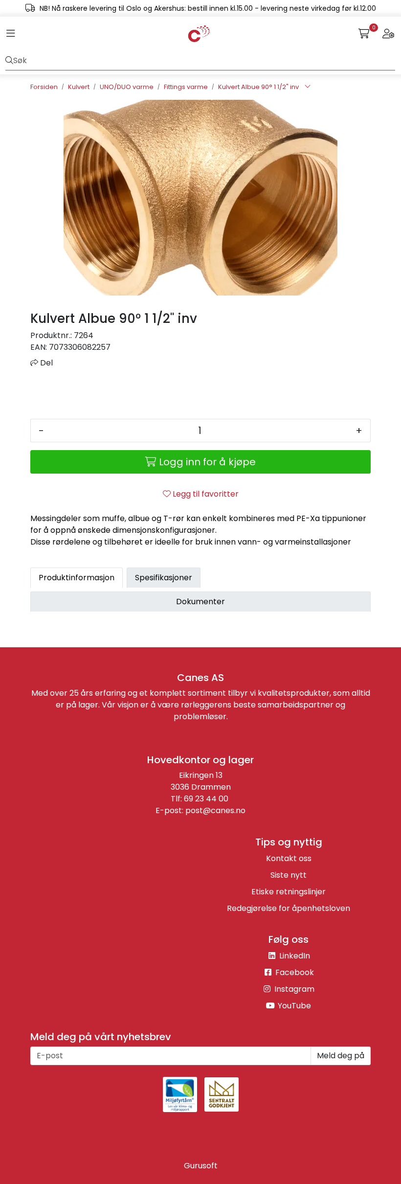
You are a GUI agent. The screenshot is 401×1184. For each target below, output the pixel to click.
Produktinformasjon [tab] (76, 577)
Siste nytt (288, 875)
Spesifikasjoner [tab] (163, 577)
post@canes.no (215, 810)
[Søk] (9, 60)
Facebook (293, 972)
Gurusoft (201, 1165)
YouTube (293, 1005)
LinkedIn (293, 955)
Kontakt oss (289, 858)
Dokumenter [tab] (200, 601)
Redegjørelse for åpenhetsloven (288, 908)
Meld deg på (340, 1055)
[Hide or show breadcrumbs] (308, 87)
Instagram (293, 989)
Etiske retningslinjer (288, 891)
